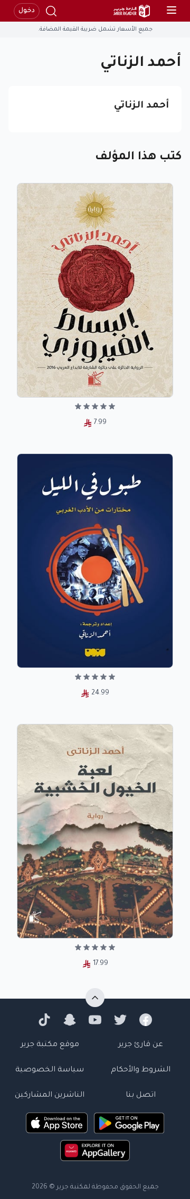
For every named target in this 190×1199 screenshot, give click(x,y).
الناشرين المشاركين (49, 1095)
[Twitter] (120, 1019)
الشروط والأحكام (140, 1070)
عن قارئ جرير (140, 1045)
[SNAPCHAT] (69, 1019)
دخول (26, 11)
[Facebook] (145, 1019)
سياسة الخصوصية (49, 1070)
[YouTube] (95, 1019)
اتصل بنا (141, 1095)
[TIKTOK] (44, 1019)
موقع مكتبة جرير (50, 1045)
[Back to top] (95, 997)
